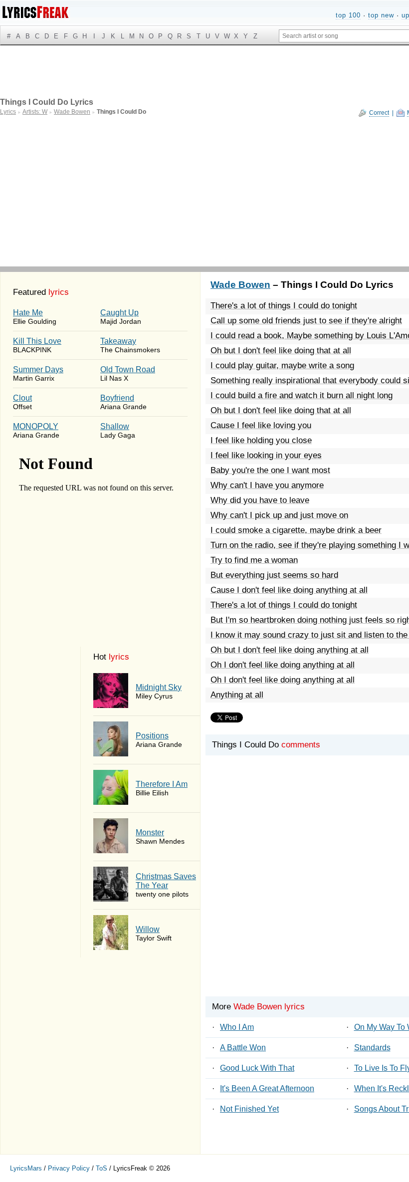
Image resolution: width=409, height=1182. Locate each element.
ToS (101, 1168)
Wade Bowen (240, 284)
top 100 (348, 15)
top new (381, 15)
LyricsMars (26, 1168)
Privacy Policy (69, 1168)
